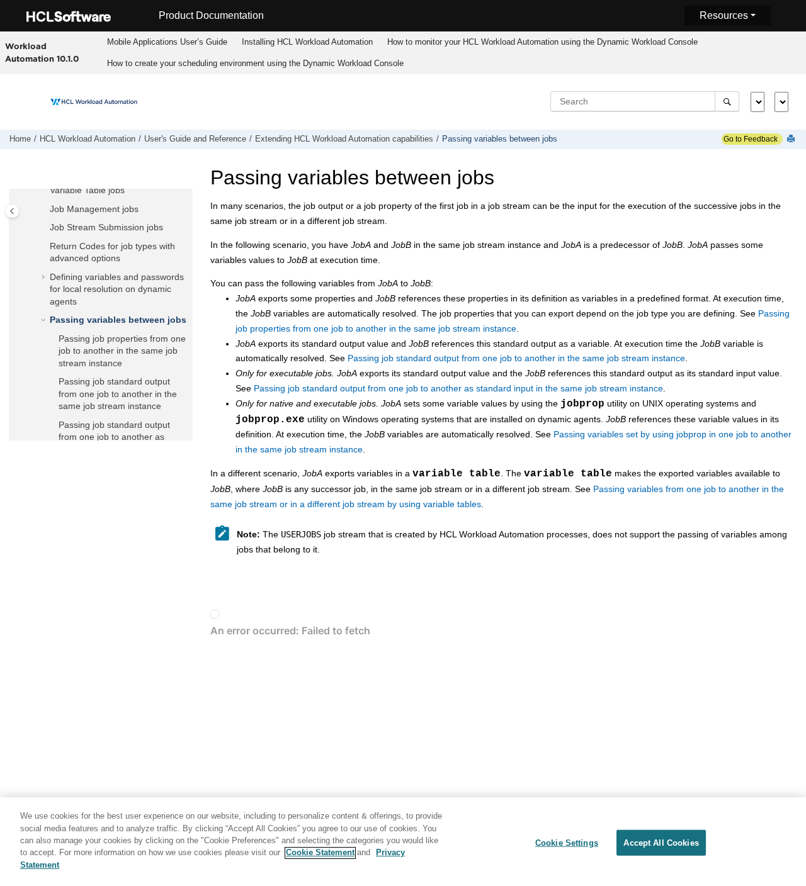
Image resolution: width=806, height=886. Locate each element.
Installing (307, 42)
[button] (45, 190)
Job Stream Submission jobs (106, 227)
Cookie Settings (566, 842)
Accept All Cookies (660, 842)
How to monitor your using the (542, 42)
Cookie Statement (320, 853)
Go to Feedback (750, 139)
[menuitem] (166, 42)
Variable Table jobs (87, 190)
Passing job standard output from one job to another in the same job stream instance (118, 393)
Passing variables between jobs (499, 139)
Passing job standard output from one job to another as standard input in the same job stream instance (458, 388)
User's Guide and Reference (195, 139)
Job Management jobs (94, 209)
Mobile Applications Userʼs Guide (167, 42)
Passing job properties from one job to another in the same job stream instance (122, 351)
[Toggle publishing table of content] (12, 211)
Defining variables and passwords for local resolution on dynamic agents (117, 289)
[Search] (727, 101)
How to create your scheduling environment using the (255, 63)
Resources (724, 15)
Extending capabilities (344, 139)
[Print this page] (792, 139)
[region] (403, 841)
